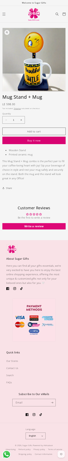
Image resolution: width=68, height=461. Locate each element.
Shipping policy (25, 454)
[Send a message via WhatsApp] (7, 454)
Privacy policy (39, 449)
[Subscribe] (52, 402)
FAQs (9, 382)
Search (10, 375)
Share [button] (9, 188)
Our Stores (12, 360)
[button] (3, 14)
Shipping (17, 108)
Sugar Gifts (27, 445)
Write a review (34, 226)
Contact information (44, 454)
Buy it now (34, 140)
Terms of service (55, 449)
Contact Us (12, 368)
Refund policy (25, 449)
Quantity (6, 113)
